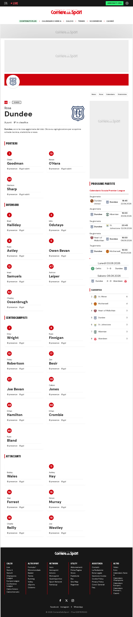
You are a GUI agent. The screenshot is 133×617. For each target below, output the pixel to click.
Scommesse (96, 21)
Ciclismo (31, 587)
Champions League (11, 577)
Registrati (75, 584)
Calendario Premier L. (118, 589)
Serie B (9, 573)
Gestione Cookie (99, 576)
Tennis (81, 21)
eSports (31, 584)
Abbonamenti (76, 567)
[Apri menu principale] (6, 3)
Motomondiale (34, 570)
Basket (31, 573)
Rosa (101, 94)
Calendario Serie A (51, 21)
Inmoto (52, 573)
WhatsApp (78, 607)
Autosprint (53, 570)
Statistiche (122, 94)
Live (15, 3)
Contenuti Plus (28, 21)
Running (31, 579)
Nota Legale (97, 573)
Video (115, 567)
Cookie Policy (98, 579)
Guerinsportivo (55, 579)
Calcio (69, 21)
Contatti (95, 567)
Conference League (12, 585)
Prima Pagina (76, 570)
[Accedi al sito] (127, 3)
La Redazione (97, 570)
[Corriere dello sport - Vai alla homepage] (66, 12)
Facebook (54, 607)
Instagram (65, 607)
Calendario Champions (118, 579)
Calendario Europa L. (118, 584)
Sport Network (55, 582)
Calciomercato (13, 592)
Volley (30, 582)
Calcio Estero (12, 589)
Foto (115, 570)
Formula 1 (32, 567)
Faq (93, 587)
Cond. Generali (98, 584)
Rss (72, 579)
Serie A (10, 570)
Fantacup (53, 584)
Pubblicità (75, 576)
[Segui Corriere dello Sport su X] (66, 600)
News (94, 94)
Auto (51, 567)
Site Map (74, 582)
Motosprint (54, 576)
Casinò (110, 21)
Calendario (110, 94)
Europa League (13, 581)
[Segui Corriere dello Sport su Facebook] (60, 600)
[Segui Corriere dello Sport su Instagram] (72, 600)
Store (73, 573)
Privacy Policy (98, 582)
